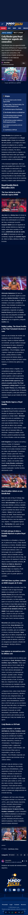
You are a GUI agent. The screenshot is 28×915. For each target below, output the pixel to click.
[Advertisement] (14, 10)
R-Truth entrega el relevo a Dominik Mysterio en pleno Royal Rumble (12, 116)
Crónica (16, 849)
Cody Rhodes (11, 849)
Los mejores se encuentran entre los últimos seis (12, 125)
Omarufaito (7, 62)
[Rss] (26, 861)
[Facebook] (5, 912)
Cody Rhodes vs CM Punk (11, 129)
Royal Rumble (7, 33)
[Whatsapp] (12, 912)
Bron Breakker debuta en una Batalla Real (14, 112)
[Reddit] (15, 912)
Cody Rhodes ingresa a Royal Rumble (13, 109)
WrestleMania (18, 33)
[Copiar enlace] (22, 912)
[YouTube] (14, 890)
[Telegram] (19, 912)
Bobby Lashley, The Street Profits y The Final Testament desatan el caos (13, 105)
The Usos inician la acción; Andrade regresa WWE (12, 100)
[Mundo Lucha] (13, 24)
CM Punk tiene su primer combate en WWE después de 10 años (12, 121)
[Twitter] (9, 912)
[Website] (22, 861)
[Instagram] (18, 890)
